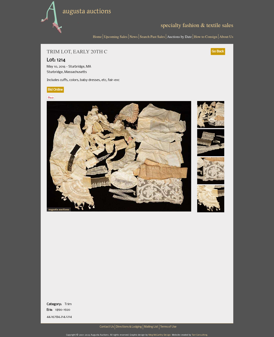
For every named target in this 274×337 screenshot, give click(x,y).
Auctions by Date (179, 36)
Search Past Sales (152, 36)
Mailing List (151, 326)
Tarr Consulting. (200, 335)
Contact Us (107, 326)
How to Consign (205, 36)
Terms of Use (168, 326)
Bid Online (55, 90)
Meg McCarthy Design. (160, 335)
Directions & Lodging (129, 326)
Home (97, 36)
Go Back (218, 51)
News (134, 36)
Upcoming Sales (115, 36)
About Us (226, 36)
